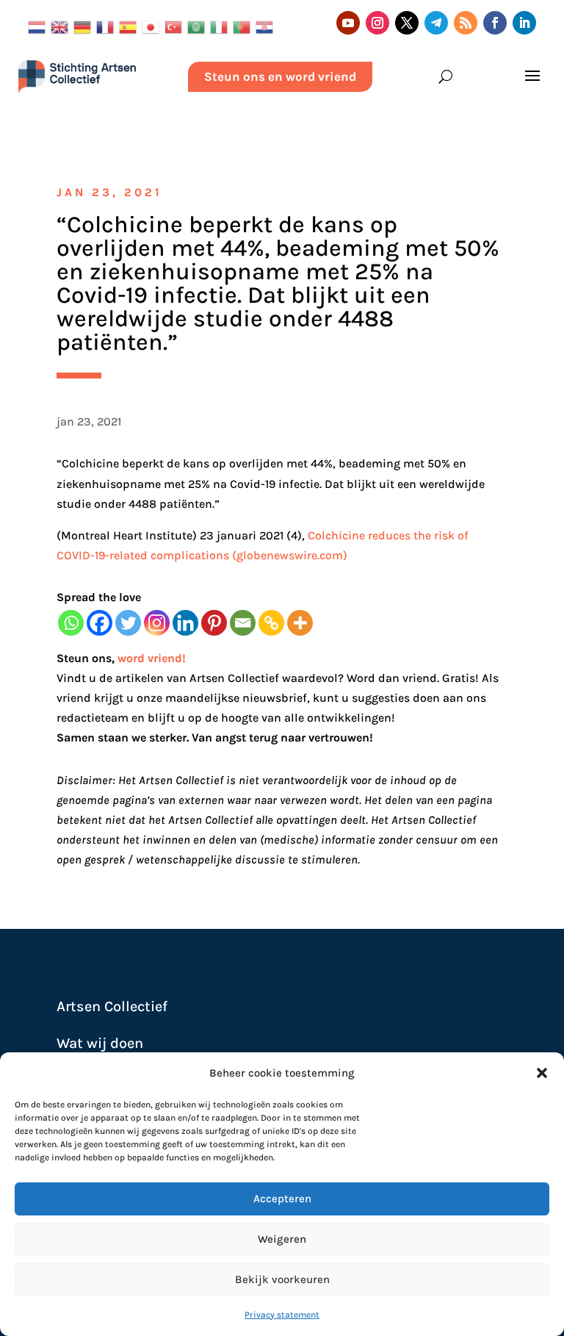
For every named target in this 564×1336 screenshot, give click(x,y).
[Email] (243, 623)
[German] (84, 25)
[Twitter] (128, 623)
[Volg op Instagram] (377, 23)
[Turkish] (175, 25)
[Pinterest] (214, 623)
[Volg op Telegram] (436, 23)
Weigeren (282, 1239)
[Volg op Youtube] (348, 23)
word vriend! (152, 658)
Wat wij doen (100, 1043)
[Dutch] (39, 25)
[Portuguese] (244, 25)
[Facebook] (99, 623)
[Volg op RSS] (465, 23)
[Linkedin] (185, 623)
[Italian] (221, 25)
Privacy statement (282, 1315)
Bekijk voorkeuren (282, 1279)
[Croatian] (267, 25)
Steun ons (84, 658)
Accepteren (282, 1198)
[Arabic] (198, 25)
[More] (300, 623)
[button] (542, 1073)
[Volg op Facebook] (495, 23)
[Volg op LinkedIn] (524, 23)
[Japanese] (153, 25)
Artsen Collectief (112, 1006)
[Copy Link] (271, 623)
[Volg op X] (407, 23)
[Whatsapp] (71, 623)
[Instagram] (157, 623)
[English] (62, 25)
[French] (107, 25)
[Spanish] (130, 25)
